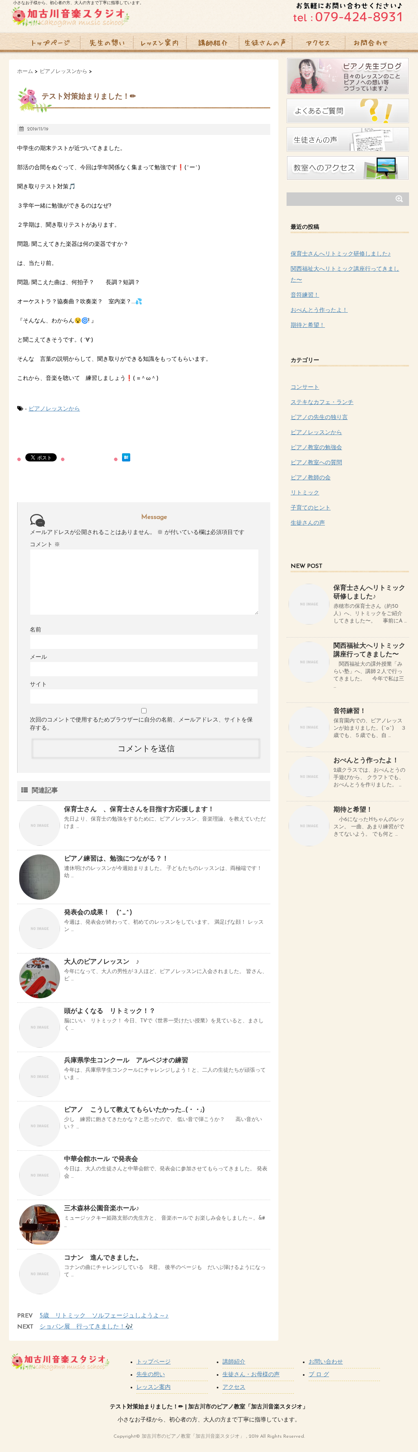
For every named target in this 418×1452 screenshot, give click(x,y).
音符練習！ (305, 295)
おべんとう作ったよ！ (319, 310)
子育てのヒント (311, 508)
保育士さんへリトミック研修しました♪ (341, 254)
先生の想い (150, 1375)
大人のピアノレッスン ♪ (101, 962)
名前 (35, 630)
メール (38, 657)
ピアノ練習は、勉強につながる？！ (116, 859)
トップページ (153, 1362)
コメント (45, 545)
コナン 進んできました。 (103, 1258)
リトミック (305, 493)
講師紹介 (233, 1362)
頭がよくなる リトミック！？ (110, 1011)
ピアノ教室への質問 (316, 463)
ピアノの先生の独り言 (319, 418)
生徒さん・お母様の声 (251, 1375)
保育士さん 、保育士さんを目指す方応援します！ (139, 809)
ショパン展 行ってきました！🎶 (86, 1327)
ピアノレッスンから (54, 409)
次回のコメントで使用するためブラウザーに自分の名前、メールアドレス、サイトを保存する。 (141, 724)
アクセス (233, 1387)
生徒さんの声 (308, 523)
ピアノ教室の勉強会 (316, 448)
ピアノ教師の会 (311, 478)
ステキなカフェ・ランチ (322, 402)
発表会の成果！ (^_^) (98, 912)
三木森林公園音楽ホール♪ (101, 1208)
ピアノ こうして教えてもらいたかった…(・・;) (134, 1110)
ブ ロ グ (319, 1375)
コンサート (305, 387)
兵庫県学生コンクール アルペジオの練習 (132, 1060)
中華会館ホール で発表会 (101, 1159)
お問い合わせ (326, 1362)
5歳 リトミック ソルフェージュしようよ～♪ (104, 1316)
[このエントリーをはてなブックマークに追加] (126, 457)
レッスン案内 (153, 1387)
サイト (38, 685)
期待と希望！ (308, 325)
